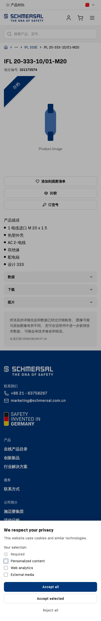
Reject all (50, 610)
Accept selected (50, 598)
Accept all (50, 587)
